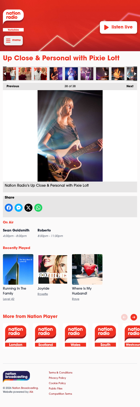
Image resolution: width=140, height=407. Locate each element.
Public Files (55, 388)
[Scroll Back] (124, 317)
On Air (8, 222)
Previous (11, 86)
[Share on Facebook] (9, 208)
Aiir (31, 392)
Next (128, 86)
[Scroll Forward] (134, 317)
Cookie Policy (57, 383)
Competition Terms (60, 394)
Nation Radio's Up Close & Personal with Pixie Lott (9, 73)
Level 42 (8, 299)
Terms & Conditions (60, 373)
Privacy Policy (57, 378)
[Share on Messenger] (19, 208)
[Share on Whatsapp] (38, 208)
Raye (75, 299)
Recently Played (16, 248)
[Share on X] (28, 208)
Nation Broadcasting (25, 388)
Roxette (43, 294)
